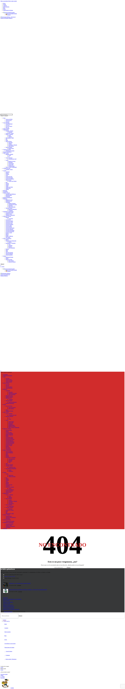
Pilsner (7, 235)
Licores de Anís (9, 176)
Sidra (7, 250)
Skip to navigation (4, 1)
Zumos (4, 256)
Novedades (5, 191)
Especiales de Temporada (11, 240)
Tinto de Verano (9, 208)
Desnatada (10, 162)
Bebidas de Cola (9, 199)
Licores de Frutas (9, 177)
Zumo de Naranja (12, 261)
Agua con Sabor (9, 119)
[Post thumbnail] (5, 585)
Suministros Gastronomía (8, 211)
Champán (10, 245)
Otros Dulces (11, 146)
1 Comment (19, 585)
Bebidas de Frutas (9, 257)
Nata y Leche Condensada (11, 167)
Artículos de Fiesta (7, 149)
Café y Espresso (9, 157)
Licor (7, 175)
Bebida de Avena (11, 161)
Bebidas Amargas (12, 203)
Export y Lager (9, 232)
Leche (7, 160)
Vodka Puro (8, 188)
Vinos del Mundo (9, 253)
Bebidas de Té (9, 201)
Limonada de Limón (12, 204)
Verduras (10, 136)
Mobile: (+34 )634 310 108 (10, 576)
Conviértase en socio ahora (8, 607)
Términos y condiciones (8, 602)
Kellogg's (10, 132)
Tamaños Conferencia (10, 215)
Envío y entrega (6, 600)
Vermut (7, 184)
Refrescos (5, 198)
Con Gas (7, 121)
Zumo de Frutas (9, 259)
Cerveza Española (9, 224)
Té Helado (10, 210)
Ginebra (7, 174)
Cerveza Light (9, 225)
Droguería (8, 196)
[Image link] (8, 569)
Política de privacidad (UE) (8, 606)
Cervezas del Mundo (10, 230)
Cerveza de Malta (9, 220)
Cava (9, 244)
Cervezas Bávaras (9, 229)
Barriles (7, 217)
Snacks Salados (9, 147)
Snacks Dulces (9, 141)
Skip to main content (12, 1)
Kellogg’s (10, 508)
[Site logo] (8, 18)
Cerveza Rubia (9, 226)
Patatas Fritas (11, 148)
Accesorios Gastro (9, 212)
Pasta (7, 140)
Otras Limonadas (11, 206)
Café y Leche (6, 153)
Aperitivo (8, 171)
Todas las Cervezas (7, 216)
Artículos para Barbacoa (11, 194)
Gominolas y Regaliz (12, 144)
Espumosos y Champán (10, 243)
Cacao (9, 155)
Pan (6, 139)
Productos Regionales (7, 197)
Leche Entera (11, 163)
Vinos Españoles (9, 254)
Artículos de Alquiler (10, 150)
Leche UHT (10, 164)
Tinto (7, 251)
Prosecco (10, 246)
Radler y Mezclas (9, 236)
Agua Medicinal (9, 123)
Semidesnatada (11, 166)
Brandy (7, 173)
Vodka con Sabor (9, 187)
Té (8, 156)
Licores (4, 170)
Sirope (7, 258)
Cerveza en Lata (9, 223)
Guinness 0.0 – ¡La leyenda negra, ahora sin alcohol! (20, 583)
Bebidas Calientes (9, 154)
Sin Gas (7, 127)
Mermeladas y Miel (10, 137)
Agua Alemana (6, 122)
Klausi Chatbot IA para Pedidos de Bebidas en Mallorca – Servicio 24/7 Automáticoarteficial (28, 589)
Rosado (7, 249)
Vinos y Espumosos (7, 238)
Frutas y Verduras (9, 134)
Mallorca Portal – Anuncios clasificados (11, 609)
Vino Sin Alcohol (9, 252)
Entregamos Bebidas (8, 611)
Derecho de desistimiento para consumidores (12, 599)
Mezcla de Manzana (12, 209)
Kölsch (7, 233)
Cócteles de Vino (6, 168)
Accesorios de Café (12, 158)
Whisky (7, 189)
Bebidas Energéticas (7, 151)
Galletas (10, 143)
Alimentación (6, 129)
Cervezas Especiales (10, 231)
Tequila (7, 183)
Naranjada (10, 205)
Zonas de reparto (6, 603)
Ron (6, 182)
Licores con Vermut (12, 181)
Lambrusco (10, 471)
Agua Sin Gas (9, 120)
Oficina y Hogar (6, 192)
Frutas (9, 135)
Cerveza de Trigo (9, 222)
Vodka (7, 185)
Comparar (8, 655)
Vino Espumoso (11, 247)
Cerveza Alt (8, 219)
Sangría (9, 242)
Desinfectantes (9, 195)
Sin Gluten (8, 237)
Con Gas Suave (9, 126)
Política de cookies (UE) (8, 605)
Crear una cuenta (4, 674)
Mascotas (5, 190)
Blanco (7, 239)
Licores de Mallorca (10, 178)
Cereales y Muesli (9, 130)
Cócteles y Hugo (9, 169)
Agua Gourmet (6, 128)
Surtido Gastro (9, 213)
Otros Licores (8, 180)
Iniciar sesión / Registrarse (11, 659)
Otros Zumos (11, 260)
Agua (4, 118)
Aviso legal (5, 597)
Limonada (8, 202)
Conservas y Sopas (10, 133)
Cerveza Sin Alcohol (10, 227)
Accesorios (10, 218)
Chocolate (10, 142)
